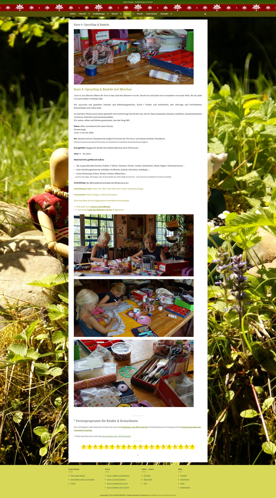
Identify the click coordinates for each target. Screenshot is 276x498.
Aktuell (82, 14)
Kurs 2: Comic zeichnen (116, 480)
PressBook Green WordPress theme (163, 495)
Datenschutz (185, 488)
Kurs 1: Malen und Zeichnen (118, 476)
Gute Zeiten (151, 14)
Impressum (184, 480)
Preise (140, 14)
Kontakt (164, 14)
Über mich (148, 480)
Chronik (147, 476)
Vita (145, 484)
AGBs (182, 484)
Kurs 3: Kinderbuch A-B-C (117, 484)
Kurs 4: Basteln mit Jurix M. (118, 488)
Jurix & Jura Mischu (100, 207)
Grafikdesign (99, 14)
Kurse (127, 14)
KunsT (115, 14)
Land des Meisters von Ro (99, 210)
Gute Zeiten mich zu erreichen (83, 480)
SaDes (73, 14)
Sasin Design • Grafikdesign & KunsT (138, 2)
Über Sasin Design (78, 476)
